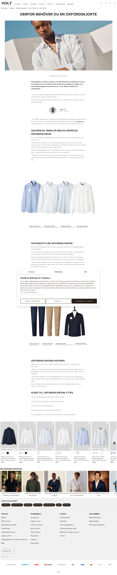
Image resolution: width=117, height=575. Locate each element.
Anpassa (57, 301)
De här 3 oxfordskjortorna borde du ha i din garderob (76, 494)
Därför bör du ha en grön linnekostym (33, 494)
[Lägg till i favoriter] (16, 423)
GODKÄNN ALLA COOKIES (84, 301)
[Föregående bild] (2, 443)
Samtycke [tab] (31, 272)
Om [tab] (85, 272)
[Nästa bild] (114, 443)
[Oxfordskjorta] (78, 190)
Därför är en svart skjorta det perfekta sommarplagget (11, 494)
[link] (106, 3)
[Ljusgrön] (93, 453)
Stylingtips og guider (21, 8)
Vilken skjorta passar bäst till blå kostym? (55, 494)
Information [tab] (58, 272)
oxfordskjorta (79, 121)
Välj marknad (5, 548)
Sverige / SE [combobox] (7, 551)
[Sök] (101, 3)
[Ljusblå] (5, 453)
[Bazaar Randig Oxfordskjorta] (61, 190)
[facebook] (7, 557)
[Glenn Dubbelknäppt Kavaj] (71, 318)
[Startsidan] (6, 3)
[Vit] (2, 453)
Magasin (12, 8)
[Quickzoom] (16, 448)
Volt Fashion (4, 8)
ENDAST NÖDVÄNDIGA (32, 301)
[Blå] (96, 453)
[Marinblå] (8, 453)
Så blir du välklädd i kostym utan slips (98, 494)
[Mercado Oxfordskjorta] (29, 190)
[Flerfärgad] (102, 453)
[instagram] (3, 557)
